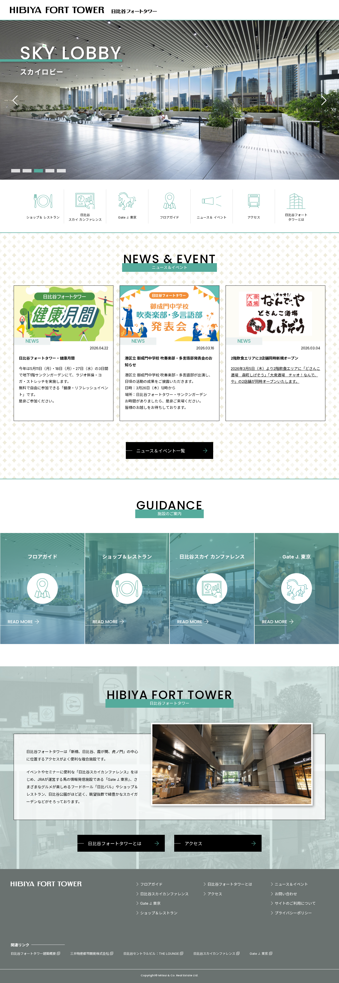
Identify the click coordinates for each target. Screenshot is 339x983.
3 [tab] (38, 170)
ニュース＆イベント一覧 (160, 450)
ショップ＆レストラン (158, 913)
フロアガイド (151, 884)
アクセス (193, 843)
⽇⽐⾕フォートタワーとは (229, 884)
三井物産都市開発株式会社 (89, 953)
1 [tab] (15, 170)
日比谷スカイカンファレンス (214, 953)
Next (324, 100)
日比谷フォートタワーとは (114, 843)
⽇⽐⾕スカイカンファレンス (164, 894)
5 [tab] (61, 170)
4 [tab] (49, 170)
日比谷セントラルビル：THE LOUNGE (151, 953)
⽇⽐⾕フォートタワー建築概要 (33, 953)
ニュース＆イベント (291, 884)
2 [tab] (27, 170)
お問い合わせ (286, 894)
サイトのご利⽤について (295, 903)
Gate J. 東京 (150, 903)
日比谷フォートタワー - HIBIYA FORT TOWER (46, 883)
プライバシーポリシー (293, 913)
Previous (15, 100)
